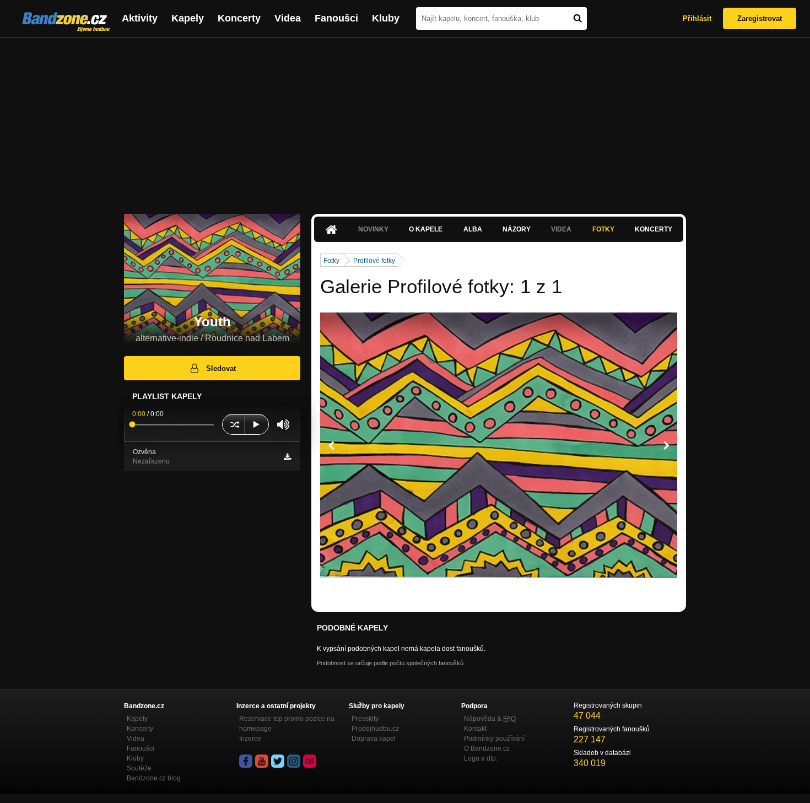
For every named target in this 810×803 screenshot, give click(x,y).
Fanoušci (336, 18)
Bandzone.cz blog (154, 778)
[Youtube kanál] (261, 761)
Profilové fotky (374, 261)
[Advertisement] (405, 120)
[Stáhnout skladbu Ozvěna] (287, 457)
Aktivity (140, 18)
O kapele (425, 229)
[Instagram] (293, 761)
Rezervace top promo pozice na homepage (286, 723)
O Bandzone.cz (487, 748)
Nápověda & (490, 719)
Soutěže (139, 768)
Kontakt (475, 728)
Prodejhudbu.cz (375, 728)
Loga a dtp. (481, 758)
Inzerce (250, 738)
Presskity (365, 719)
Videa (287, 18)
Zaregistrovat (759, 18)
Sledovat (221, 368)
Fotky (603, 229)
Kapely (187, 18)
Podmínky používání (494, 738)
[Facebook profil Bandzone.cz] (245, 761)
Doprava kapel (374, 738)
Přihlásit (697, 18)
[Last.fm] (309, 761)
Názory (517, 229)
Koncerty (239, 18)
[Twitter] (277, 761)
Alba (472, 229)
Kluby (385, 18)
